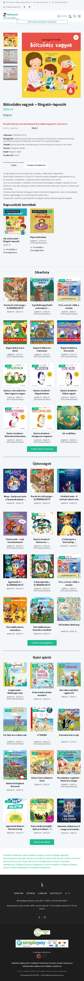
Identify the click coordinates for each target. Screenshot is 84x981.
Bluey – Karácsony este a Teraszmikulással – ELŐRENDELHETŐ (15, 498)
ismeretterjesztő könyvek (51, 144)
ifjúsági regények (61, 855)
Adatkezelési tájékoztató (33, 966)
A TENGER (42, 735)
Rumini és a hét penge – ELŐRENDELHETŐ (15, 306)
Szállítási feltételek (39, 963)
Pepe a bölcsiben (38, 237)
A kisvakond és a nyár (69, 735)
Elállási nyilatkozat (54, 966)
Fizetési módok (56, 963)
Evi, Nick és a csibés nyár (15, 735)
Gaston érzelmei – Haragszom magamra (42, 435)
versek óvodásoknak (19, 867)
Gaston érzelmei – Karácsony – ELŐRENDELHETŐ (42, 541)
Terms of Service (59, 971)
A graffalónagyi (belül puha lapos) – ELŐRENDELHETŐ (42, 307)
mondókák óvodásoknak (40, 867)
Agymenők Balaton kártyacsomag (15, 828)
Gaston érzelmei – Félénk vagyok (69, 392)
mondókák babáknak (12, 855)
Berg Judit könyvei (31, 861)
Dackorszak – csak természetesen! (15, 541)
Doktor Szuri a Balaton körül (42, 779)
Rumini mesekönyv (53, 864)
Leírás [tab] (14, 165)
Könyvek (70, 138)
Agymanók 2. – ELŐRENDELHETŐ (15, 583)
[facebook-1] (24, 7)
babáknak (18, 138)
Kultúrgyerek (12, 14)
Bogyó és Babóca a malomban (42, 349)
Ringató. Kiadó (15, 152)
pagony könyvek (45, 855)
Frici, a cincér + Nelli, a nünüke (69, 306)
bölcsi (13, 144)
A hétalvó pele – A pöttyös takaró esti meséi (69, 498)
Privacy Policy (48, 971)
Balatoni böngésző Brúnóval (15, 785)
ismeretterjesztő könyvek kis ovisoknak (49, 138)
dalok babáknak (29, 855)
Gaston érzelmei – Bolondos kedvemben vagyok (15, 435)
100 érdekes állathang (69, 624)
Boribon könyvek (72, 858)
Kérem (35, 128)
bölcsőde (21, 144)
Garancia (68, 963)
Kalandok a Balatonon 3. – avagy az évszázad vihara (69, 828)
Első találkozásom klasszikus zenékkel (42, 628)
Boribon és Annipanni (36, 858)
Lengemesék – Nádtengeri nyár (15, 692)
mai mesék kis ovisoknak (42, 141)
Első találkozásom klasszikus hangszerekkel (15, 629)
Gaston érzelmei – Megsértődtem (42, 392)
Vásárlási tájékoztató (20, 963)
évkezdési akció (32, 144)
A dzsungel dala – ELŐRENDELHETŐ (42, 583)
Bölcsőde (27, 138)
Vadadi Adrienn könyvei (50, 861)
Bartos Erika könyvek (12, 861)
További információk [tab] (36, 165)
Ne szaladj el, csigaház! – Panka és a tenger (68, 779)
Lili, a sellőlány (69, 433)
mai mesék (67, 144)
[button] (79, 16)
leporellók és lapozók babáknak (17, 141)
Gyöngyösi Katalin (17, 148)
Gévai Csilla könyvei (55, 858)
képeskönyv (38, 864)
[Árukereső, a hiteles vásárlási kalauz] (42, 930)
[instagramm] (30, 7)
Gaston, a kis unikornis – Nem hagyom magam (15, 392)
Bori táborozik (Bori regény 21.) (69, 692)
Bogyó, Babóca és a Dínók (15, 349)
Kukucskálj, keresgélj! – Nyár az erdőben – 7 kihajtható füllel (42, 828)
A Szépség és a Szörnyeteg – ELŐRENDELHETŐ (69, 541)
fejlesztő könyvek (24, 864)
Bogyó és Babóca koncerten (69, 349)
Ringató (56, 141)
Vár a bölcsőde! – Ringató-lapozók (11, 240)
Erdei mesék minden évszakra (42, 694)
